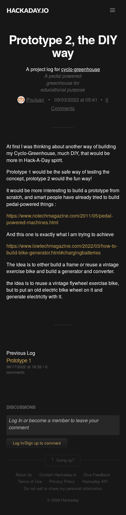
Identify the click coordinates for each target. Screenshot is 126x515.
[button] (112, 10)
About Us (24, 474)
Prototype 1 (18, 360)
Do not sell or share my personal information (63, 488)
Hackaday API (95, 481)
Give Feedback (96, 474)
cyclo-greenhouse (80, 69)
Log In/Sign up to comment (37, 443)
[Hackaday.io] (28, 10)
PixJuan (35, 99)
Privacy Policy (62, 481)
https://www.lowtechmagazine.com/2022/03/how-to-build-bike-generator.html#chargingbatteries (61, 249)
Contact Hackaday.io (57, 474)
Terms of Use (30, 481)
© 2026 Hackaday (63, 500)
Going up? (64, 460)
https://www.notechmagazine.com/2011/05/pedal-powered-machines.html (59, 219)
